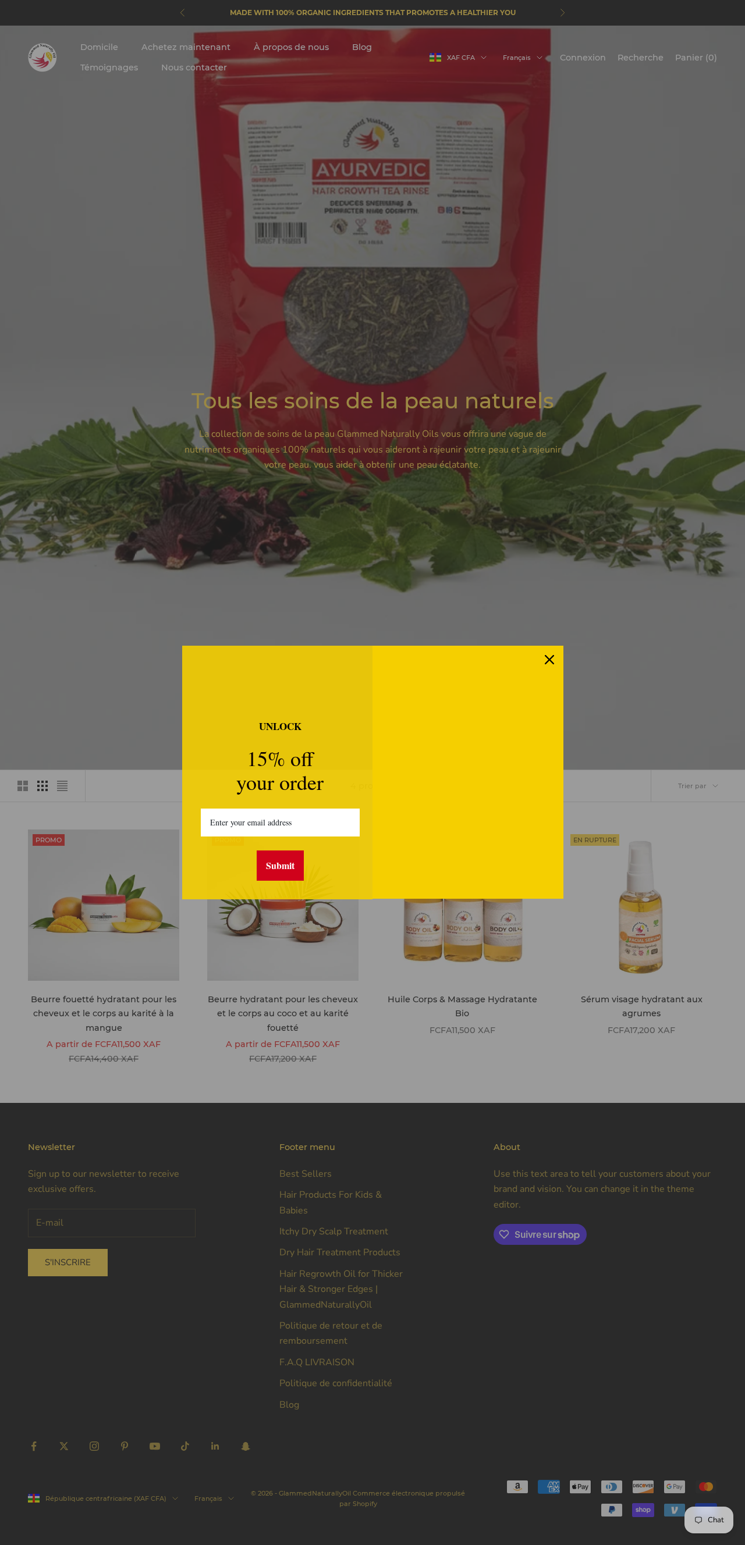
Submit (280, 865)
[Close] (549, 660)
